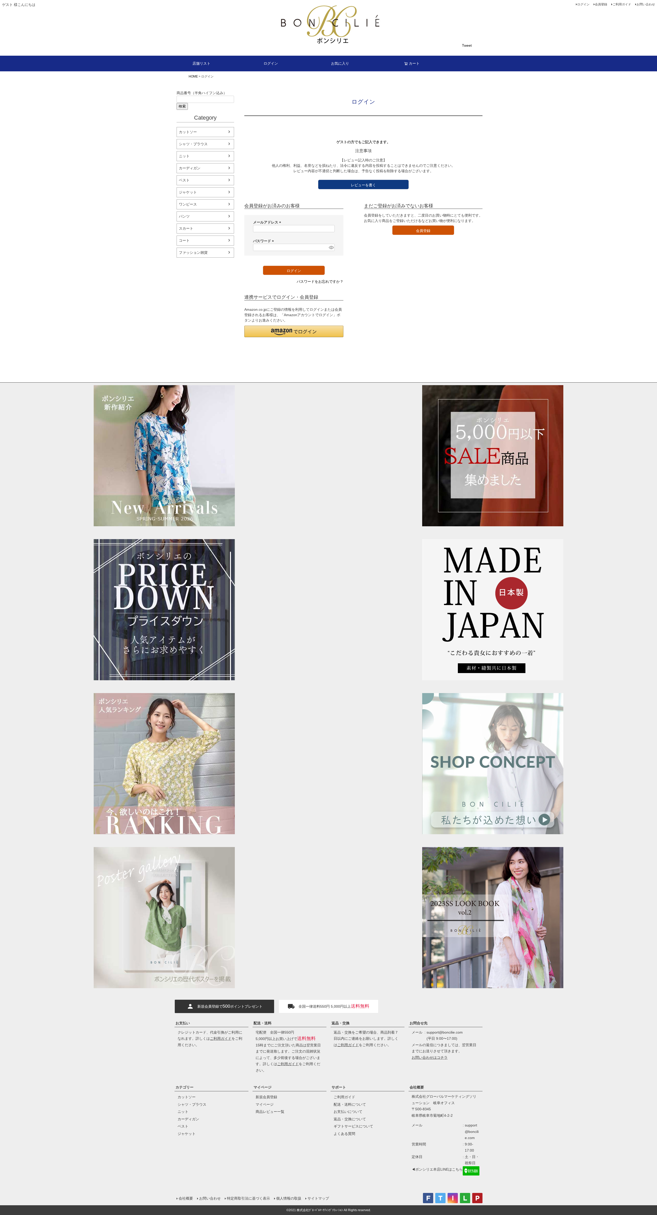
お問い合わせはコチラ (430, 1057)
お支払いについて (348, 1112)
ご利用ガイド (622, 4)
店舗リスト (201, 63)
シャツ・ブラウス (193, 144)
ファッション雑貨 (193, 252)
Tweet (467, 45)
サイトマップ (318, 1198)
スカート (186, 228)
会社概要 (417, 1087)
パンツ (184, 216)
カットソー (188, 132)
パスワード (264, 241)
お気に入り (340, 63)
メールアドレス (268, 222)
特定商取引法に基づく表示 (248, 1198)
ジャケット (188, 192)
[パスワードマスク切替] (330, 247)
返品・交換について (350, 1119)
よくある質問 (344, 1134)
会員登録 (601, 4)
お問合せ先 (419, 1023)
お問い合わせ (645, 4)
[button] (293, 331)
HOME (193, 76)
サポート (339, 1087)
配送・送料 (263, 1023)
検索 (182, 106)
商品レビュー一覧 (270, 1112)
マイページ (263, 1087)
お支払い (183, 1023)
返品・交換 (341, 1023)
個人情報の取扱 (288, 1198)
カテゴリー (185, 1087)
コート (184, 240)
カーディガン (189, 168)
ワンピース (188, 204)
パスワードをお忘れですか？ (320, 281)
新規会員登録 (266, 1097)
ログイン (583, 4)
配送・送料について (350, 1104)
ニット (184, 156)
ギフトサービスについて (353, 1126)
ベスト (184, 180)
